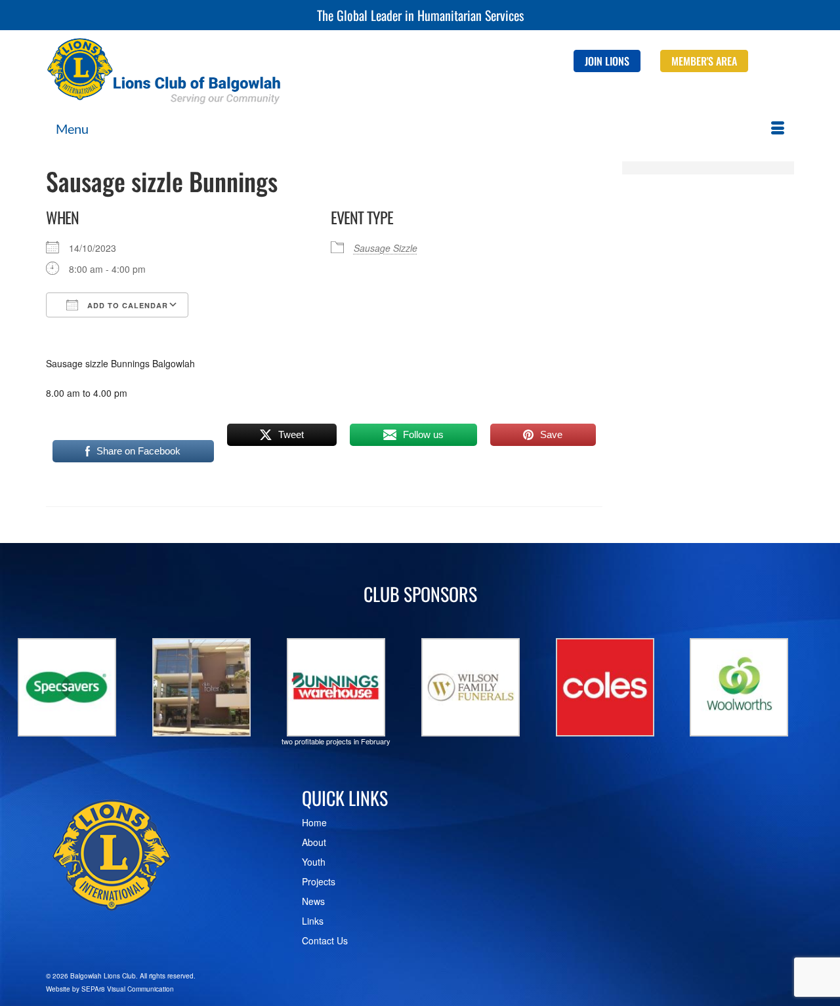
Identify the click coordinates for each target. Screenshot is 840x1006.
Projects (318, 881)
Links (313, 920)
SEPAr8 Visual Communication (127, 989)
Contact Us (325, 940)
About (314, 842)
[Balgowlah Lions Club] (164, 71)
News (313, 901)
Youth (314, 861)
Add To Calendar (126, 305)
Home (314, 822)
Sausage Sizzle (385, 247)
